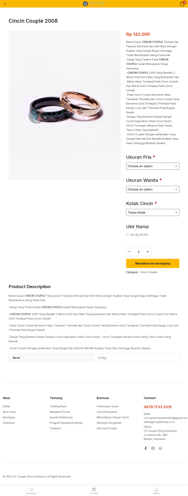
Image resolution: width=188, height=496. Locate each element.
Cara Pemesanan (107, 411)
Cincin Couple (148, 272)
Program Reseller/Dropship (66, 422)
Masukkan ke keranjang (152, 263)
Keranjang (9, 417)
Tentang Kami (58, 406)
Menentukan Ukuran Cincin (113, 417)
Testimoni (55, 428)
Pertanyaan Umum (108, 406)
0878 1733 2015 (158, 407)
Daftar (6, 406)
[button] (182, 3)
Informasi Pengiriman (109, 422)
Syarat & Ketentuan (61, 417)
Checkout (9, 422)
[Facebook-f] (145, 448)
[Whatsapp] (160, 448)
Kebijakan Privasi (60, 411)
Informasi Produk (107, 428)
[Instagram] (153, 448)
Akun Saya (9, 411)
